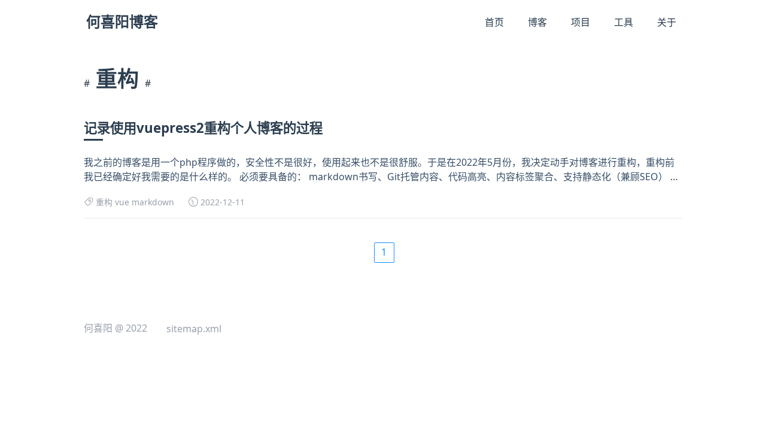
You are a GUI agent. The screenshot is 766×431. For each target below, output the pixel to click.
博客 (537, 22)
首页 (494, 22)
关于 (666, 22)
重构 (104, 202)
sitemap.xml (193, 328)
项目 (580, 22)
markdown (153, 202)
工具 (623, 22)
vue (122, 202)
